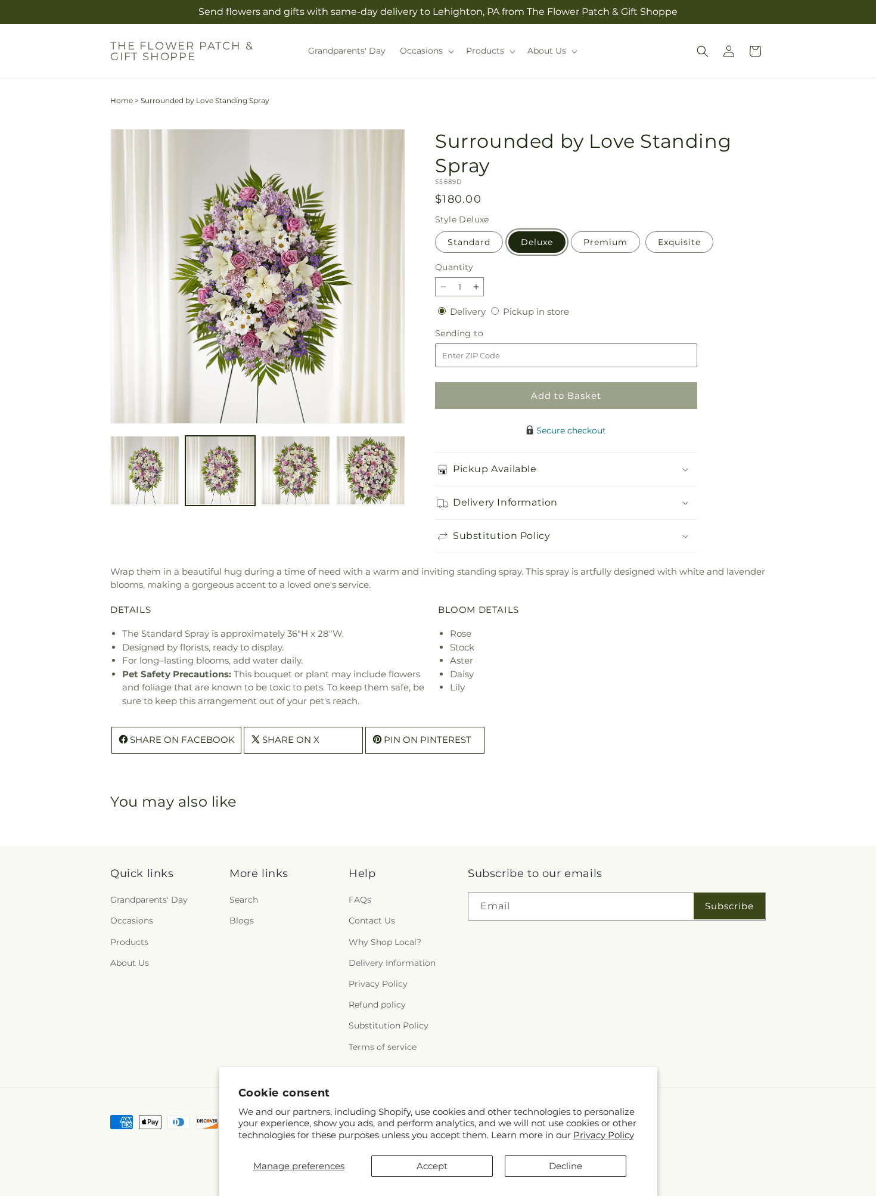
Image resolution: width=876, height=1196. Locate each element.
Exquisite (679, 242)
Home (121, 100)
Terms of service (383, 1047)
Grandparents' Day (149, 899)
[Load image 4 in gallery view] (370, 470)
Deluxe (537, 242)
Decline (565, 1166)
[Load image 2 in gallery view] (219, 470)
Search (243, 899)
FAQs (360, 899)
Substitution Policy (388, 1025)
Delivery (469, 311)
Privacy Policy (603, 1135)
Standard (469, 242)
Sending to (477, 333)
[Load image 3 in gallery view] (295, 470)
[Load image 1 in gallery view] (144, 470)
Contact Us (372, 921)
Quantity (454, 267)
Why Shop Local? (385, 942)
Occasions (131, 921)
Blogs (241, 921)
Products (129, 942)
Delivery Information (392, 963)
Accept (432, 1166)
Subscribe (729, 906)
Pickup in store (536, 311)
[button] (426, 50)
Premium (605, 242)
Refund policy (377, 1004)
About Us (129, 963)
